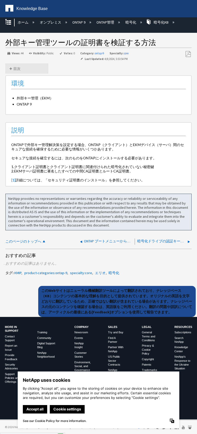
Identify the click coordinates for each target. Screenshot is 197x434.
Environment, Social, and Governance (82, 366)
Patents (146, 364)
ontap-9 (99, 53)
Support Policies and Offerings (12, 378)
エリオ (100, 273)
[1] (13, 180)
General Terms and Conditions (148, 336)
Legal (147, 326)
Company (81, 326)
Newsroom (81, 332)
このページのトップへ (23, 241)
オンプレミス (51, 22)
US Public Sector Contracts (114, 360)
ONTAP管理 (105, 22)
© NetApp (14, 427)
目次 (17, 68)
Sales (112, 326)
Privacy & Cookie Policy (148, 349)
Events (78, 337)
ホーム (23, 22)
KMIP (17, 273)
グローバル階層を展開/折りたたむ (11, 22)
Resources (183, 326)
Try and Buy (115, 332)
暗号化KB (161, 22)
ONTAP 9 (79, 22)
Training (42, 332)
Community (44, 337)
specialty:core (81, 273)
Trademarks (149, 369)
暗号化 (131, 22)
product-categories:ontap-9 (45, 273)
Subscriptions (182, 332)
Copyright (148, 359)
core (126, 53)
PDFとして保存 (188, 54)
